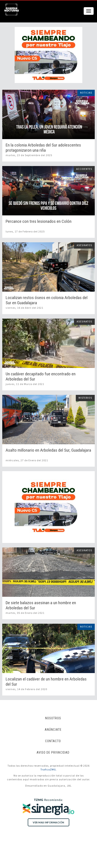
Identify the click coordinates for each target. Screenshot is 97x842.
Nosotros (53, 718)
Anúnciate (53, 729)
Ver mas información (48, 822)
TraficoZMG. (48, 769)
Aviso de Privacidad (53, 752)
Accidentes (84, 169)
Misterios (85, 397)
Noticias (86, 92)
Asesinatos (84, 245)
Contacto (53, 741)
